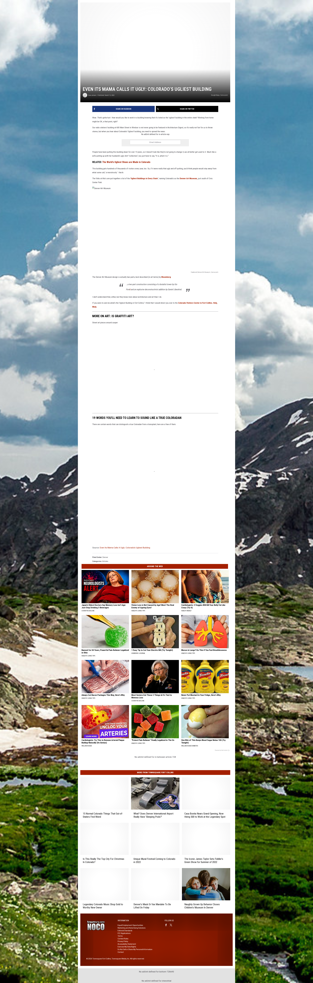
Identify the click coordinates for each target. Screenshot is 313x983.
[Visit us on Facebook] (167, 925)
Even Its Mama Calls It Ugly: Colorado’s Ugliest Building (125, 547)
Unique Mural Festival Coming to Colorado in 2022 (154, 860)
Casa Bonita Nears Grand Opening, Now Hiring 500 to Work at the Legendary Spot (204, 815)
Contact (121, 952)
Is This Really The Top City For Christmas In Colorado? (103, 860)
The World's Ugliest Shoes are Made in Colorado (126, 162)
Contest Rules (123, 939)
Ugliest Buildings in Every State (144, 178)
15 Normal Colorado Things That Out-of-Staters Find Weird (103, 815)
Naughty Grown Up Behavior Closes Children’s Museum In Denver (202, 906)
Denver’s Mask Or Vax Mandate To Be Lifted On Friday (152, 906)
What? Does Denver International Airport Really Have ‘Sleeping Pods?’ (153, 815)
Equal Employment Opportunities (130, 925)
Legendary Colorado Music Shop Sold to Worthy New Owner (103, 906)
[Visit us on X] (171, 925)
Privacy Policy (123, 941)
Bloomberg (166, 277)
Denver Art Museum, (188, 178)
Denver (105, 557)
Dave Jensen (92, 95)
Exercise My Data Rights (127, 947)
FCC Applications (124, 933)
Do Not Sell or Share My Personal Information (135, 949)
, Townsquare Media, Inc (120, 959)
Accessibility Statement (127, 944)
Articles (105, 561)
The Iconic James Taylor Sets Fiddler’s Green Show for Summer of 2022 (203, 860)
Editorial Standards (125, 931)
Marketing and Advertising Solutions (131, 928)
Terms (120, 936)
